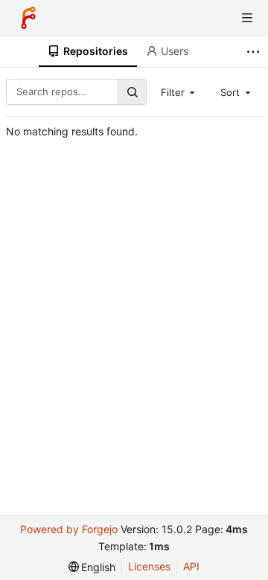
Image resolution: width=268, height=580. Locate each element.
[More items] (255, 51)
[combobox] (179, 91)
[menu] (92, 567)
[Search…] (132, 92)
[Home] (28, 17)
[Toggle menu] (247, 17)
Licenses (149, 566)
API (191, 566)
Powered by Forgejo (69, 529)
